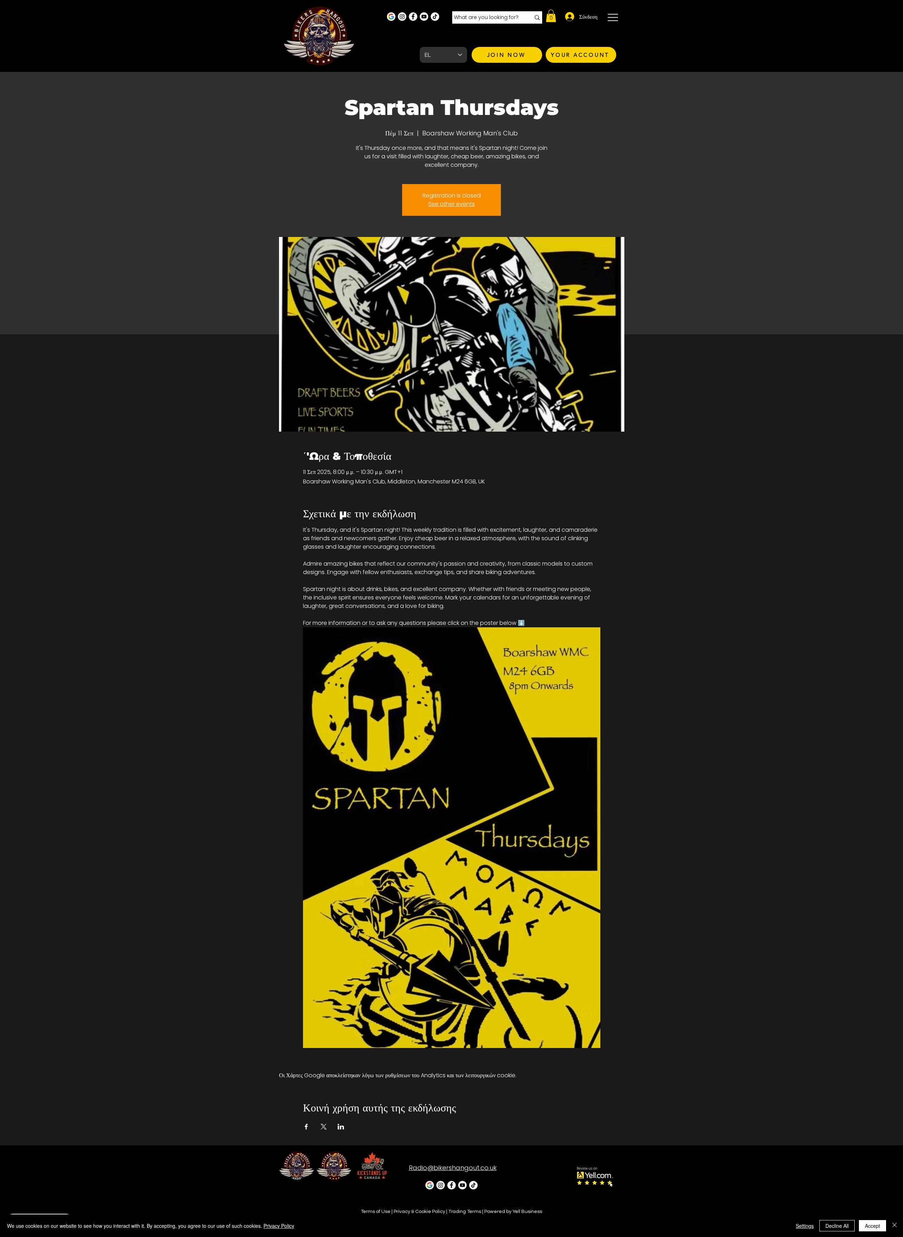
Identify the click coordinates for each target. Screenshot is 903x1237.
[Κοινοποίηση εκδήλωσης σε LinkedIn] (341, 1126)
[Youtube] (424, 16)
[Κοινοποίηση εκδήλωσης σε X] (323, 1126)
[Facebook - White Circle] (413, 16)
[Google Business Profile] (391, 16)
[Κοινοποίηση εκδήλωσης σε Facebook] (306, 1126)
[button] (551, 16)
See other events (451, 204)
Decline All (837, 1225)
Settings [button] (805, 1225)
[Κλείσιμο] (894, 1225)
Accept (872, 1225)
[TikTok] (435, 16)
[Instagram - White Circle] (402, 16)
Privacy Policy (278, 1225)
